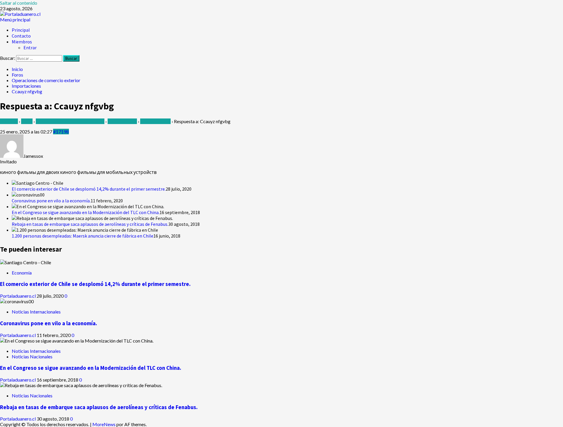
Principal (21, 30)
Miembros (22, 42)
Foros (27, 121)
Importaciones (122, 121)
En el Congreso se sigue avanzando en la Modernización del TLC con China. (86, 212)
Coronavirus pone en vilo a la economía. (51, 201)
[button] (15, 19)
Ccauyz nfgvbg (155, 121)
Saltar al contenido (18, 3)
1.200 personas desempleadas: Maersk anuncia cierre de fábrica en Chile (82, 236)
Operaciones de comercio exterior (70, 121)
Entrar (30, 47)
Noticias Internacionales (36, 311)
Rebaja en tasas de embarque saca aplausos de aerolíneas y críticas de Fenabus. (90, 224)
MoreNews (104, 424)
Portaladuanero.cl (18, 296)
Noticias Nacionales (32, 356)
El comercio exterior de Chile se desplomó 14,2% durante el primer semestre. (89, 189)
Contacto (21, 36)
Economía (22, 272)
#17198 (61, 131)
